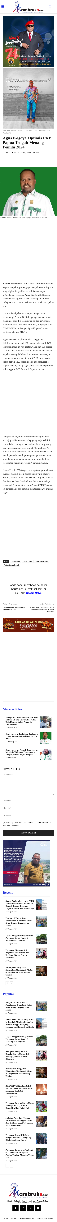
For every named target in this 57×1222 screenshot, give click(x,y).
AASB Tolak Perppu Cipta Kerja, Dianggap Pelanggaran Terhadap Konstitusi (42, 609)
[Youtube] (38, 1208)
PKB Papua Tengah (41, 561)
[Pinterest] (27, 160)
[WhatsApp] (33, 160)
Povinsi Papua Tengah (11, 565)
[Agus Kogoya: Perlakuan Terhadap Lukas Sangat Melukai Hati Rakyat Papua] (45, 738)
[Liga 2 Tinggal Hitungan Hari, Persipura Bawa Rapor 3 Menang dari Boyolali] (41, 939)
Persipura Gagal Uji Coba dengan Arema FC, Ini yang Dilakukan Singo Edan (18, 1137)
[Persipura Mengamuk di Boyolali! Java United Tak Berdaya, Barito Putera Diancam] (41, 953)
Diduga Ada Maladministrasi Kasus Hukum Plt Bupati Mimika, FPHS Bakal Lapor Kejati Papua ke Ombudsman (22, 721)
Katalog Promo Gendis (45, 1218)
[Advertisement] (28, 250)
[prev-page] (7, 983)
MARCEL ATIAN (12, 153)
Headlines (7, 130)
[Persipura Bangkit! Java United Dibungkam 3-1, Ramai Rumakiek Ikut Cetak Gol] (41, 1106)
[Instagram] (23, 1208)
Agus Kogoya (15, 561)
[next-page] (11, 983)
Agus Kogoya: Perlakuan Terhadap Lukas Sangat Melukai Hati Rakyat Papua (22, 736)
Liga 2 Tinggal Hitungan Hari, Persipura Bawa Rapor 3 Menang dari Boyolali (19, 937)
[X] (20, 160)
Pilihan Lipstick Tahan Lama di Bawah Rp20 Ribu (14, 608)
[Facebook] (14, 160)
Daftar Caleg (27, 561)
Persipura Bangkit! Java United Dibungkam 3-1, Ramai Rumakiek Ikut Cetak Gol (20, 1105)
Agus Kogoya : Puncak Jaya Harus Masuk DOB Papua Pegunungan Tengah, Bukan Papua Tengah (21, 752)
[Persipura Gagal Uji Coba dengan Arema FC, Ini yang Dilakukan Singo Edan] (41, 1138)
